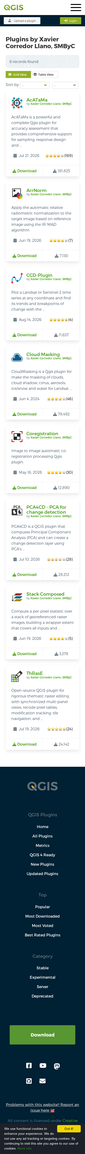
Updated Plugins (42, 873)
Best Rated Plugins (42, 935)
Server (42, 986)
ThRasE (34, 673)
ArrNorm (36, 190)
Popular (42, 906)
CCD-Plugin (39, 275)
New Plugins (42, 864)
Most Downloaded (42, 916)
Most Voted (42, 925)
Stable (43, 968)
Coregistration (42, 433)
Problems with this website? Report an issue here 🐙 (42, 1107)
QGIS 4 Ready (42, 855)
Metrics (43, 845)
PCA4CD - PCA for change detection (46, 509)
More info (24, 1148)
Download (43, 1034)
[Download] (42, 1028)
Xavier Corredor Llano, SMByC (51, 103)
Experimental (42, 977)
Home (42, 826)
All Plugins (42, 836)
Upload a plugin (25, 20)
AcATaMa (36, 99)
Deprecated (42, 996)
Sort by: (12, 84)
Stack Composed (45, 594)
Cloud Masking (43, 354)
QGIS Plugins (42, 814)
